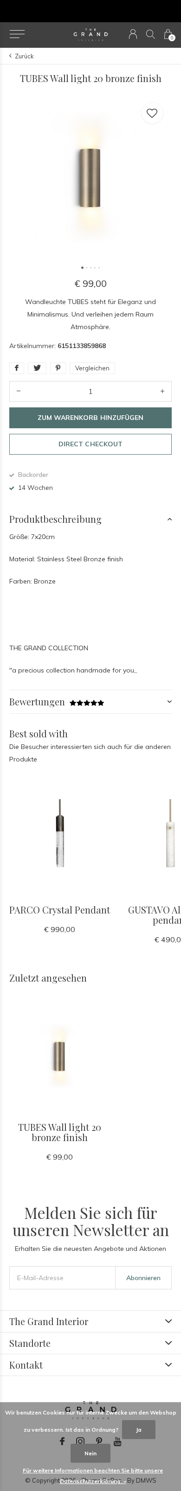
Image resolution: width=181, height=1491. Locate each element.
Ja (139, 1429)
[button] (17, 34)
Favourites (152, 113)
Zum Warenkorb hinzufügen (90, 417)
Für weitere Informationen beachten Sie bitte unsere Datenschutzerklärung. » (93, 1476)
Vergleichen (92, 368)
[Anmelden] (133, 34)
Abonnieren (143, 1278)
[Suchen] (150, 34)
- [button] (18, 391)
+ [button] (162, 391)
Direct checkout (90, 444)
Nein (90, 1453)
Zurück (24, 56)
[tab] (90, 519)
